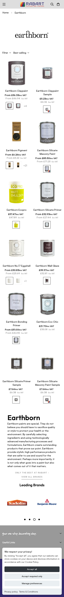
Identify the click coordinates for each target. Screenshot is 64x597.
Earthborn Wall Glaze (47, 265)
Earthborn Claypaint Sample (47, 92)
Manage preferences (32, 583)
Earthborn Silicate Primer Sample (17, 383)
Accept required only (32, 576)
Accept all (32, 569)
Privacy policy (11, 591)
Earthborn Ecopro (16, 209)
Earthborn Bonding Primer (16, 323)
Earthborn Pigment (16, 150)
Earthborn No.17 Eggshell (17, 265)
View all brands (32, 476)
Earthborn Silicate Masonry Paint (47, 152)
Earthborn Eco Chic (47, 321)
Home (5, 12)
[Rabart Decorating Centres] (32, 4)
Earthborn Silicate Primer (47, 209)
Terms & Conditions (28, 591)
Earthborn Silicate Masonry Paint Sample (47, 383)
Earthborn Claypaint (16, 90)
